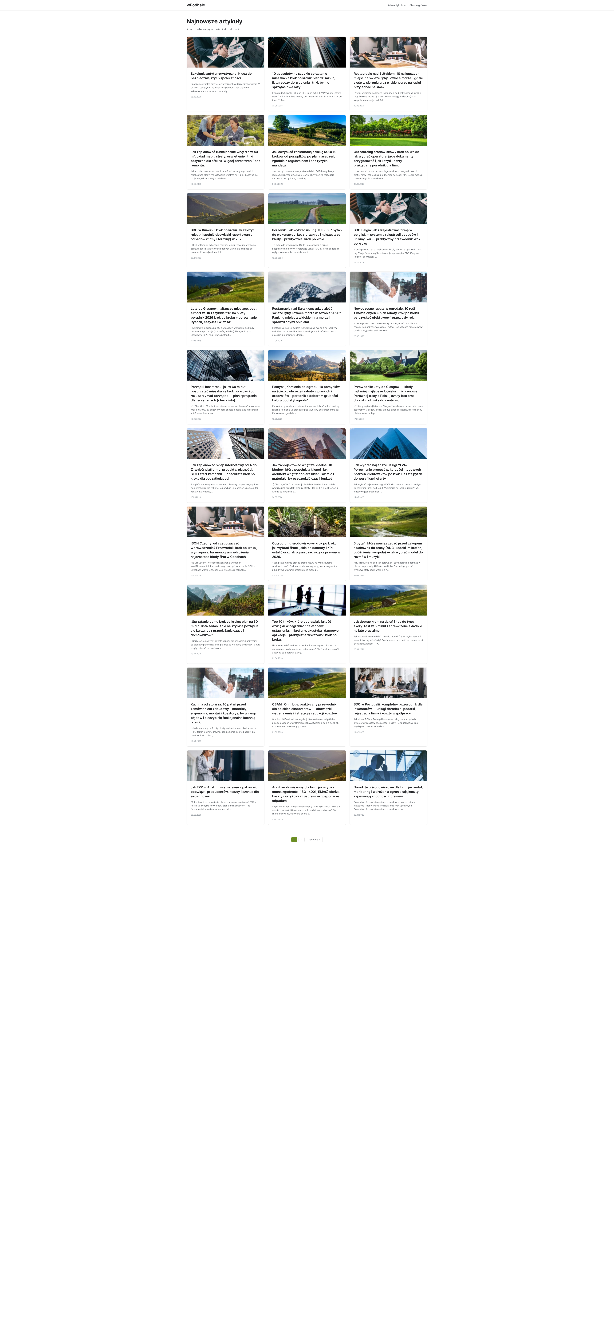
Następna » (314, 839)
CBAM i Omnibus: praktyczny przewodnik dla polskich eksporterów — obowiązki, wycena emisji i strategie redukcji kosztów (305, 708)
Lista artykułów (396, 5)
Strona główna (418, 5)
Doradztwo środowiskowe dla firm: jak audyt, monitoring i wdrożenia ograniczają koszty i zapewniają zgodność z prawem (388, 791)
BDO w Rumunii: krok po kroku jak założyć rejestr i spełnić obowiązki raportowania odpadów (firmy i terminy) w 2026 (223, 234)
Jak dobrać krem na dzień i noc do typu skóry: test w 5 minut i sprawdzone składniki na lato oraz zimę (388, 626)
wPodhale (196, 5)
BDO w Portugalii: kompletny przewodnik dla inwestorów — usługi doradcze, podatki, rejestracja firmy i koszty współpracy (388, 708)
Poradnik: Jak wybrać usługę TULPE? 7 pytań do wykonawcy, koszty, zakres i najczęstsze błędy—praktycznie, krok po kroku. (307, 234)
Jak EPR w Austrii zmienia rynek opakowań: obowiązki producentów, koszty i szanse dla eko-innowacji (225, 791)
